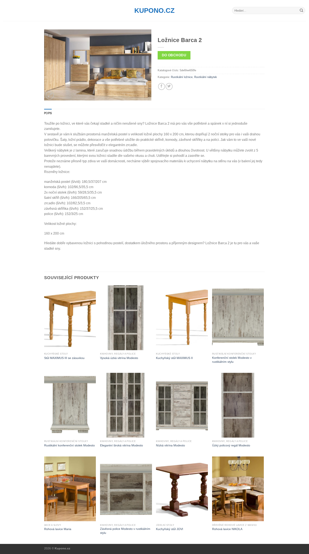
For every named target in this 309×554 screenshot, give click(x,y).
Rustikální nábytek (205, 77)
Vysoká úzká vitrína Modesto (119, 358)
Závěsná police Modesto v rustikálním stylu (125, 530)
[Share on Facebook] (161, 86)
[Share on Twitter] (169, 86)
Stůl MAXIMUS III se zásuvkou (64, 358)
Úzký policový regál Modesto (231, 445)
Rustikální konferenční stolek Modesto (69, 445)
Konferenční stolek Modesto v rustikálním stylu (232, 359)
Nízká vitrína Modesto (170, 445)
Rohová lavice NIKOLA (227, 529)
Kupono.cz (154, 10)
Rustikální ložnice (182, 77)
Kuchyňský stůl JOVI (169, 529)
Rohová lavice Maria (57, 529)
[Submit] (301, 10)
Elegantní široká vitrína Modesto (121, 445)
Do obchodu (174, 55)
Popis (48, 113)
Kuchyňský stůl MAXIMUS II (174, 358)
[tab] (48, 113)
